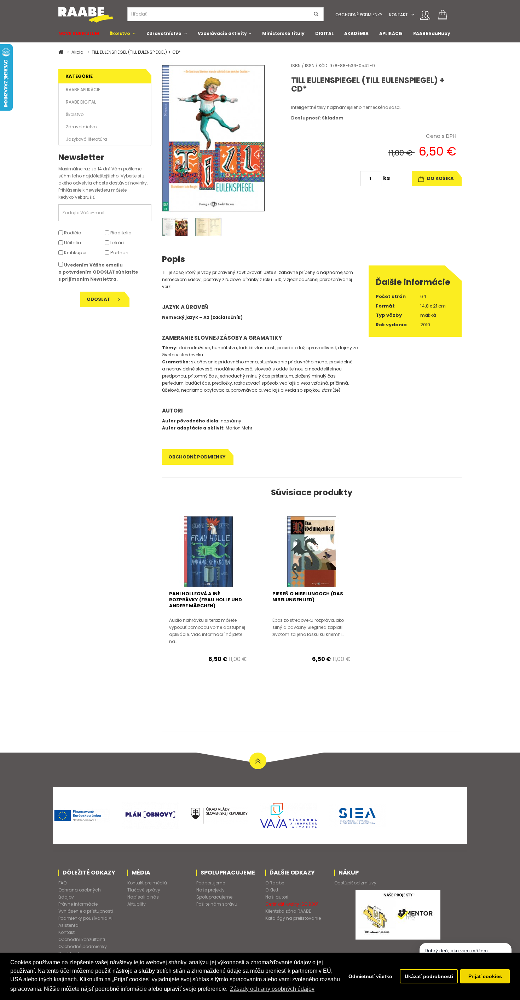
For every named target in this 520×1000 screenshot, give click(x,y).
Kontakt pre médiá (147, 883)
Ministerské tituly (283, 33)
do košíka (440, 178)
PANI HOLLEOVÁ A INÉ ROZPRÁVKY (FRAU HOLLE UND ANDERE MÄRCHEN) (205, 599)
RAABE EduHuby (431, 33)
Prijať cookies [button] (485, 976)
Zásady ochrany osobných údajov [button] (272, 989)
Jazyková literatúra (86, 139)
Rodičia (72, 232)
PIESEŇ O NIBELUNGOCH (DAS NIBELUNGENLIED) (307, 596)
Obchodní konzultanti (81, 939)
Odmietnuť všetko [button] (370, 976)
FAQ (62, 883)
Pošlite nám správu (216, 904)
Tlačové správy (143, 890)
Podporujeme (210, 883)
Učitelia (72, 242)
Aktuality (136, 904)
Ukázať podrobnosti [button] (429, 976)
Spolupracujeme (214, 897)
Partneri (118, 252)
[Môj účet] (425, 15)
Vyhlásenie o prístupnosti (85, 911)
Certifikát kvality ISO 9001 (291, 904)
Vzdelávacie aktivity (222, 33)
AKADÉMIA (356, 33)
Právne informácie (78, 904)
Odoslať (99, 299)
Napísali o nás (143, 897)
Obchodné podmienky (358, 15)
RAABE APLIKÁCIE (83, 90)
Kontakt (398, 15)
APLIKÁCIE (391, 33)
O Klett (271, 890)
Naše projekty (210, 890)
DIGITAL (324, 33)
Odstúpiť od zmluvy (355, 883)
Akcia (77, 52)
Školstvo (120, 33)
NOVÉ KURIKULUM (78, 33)
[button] (412, 15)
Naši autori (276, 897)
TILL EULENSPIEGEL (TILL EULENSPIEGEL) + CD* (136, 52)
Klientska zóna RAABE (288, 911)
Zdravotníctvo (163, 33)
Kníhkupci (74, 252)
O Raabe (274, 883)
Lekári (116, 242)
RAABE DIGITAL (81, 102)
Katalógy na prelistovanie (293, 918)
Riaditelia (120, 232)
